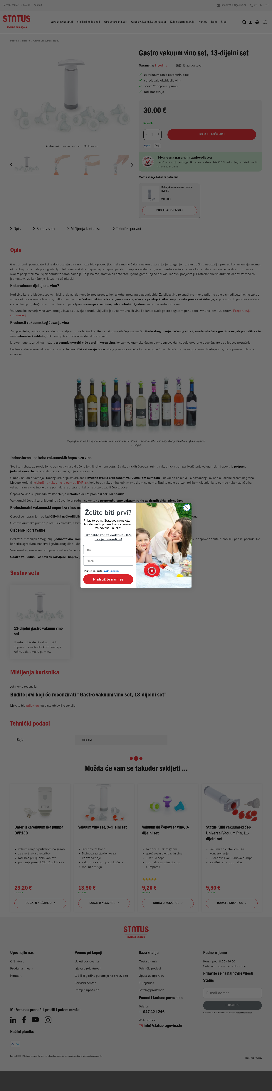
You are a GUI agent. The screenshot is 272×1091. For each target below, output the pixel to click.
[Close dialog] (187, 507)
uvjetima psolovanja (111, 571)
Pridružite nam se (108, 579)
